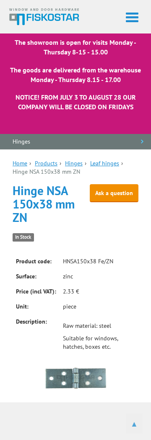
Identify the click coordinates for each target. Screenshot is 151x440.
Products (46, 163)
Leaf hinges (104, 163)
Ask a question (114, 193)
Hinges (21, 141)
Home (20, 163)
